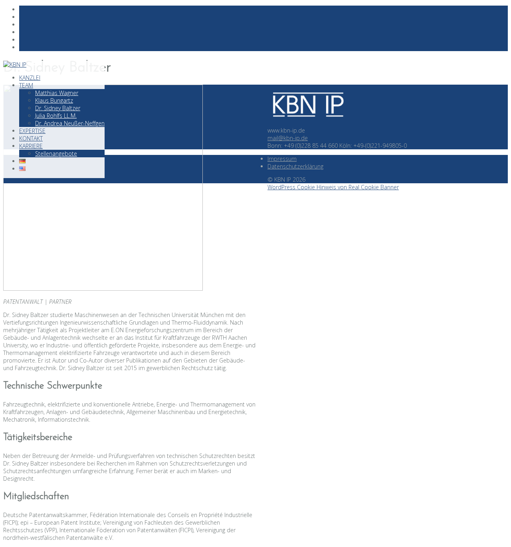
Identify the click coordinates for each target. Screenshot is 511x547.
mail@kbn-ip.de (287, 138)
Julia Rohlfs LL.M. (56, 115)
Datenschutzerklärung (295, 166)
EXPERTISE (32, 131)
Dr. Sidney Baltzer (57, 108)
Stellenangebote (56, 153)
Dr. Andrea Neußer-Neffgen (70, 123)
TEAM (26, 85)
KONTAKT (31, 138)
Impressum (282, 159)
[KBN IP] (307, 123)
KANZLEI (29, 77)
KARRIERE (31, 146)
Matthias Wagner (56, 93)
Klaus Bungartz (54, 100)
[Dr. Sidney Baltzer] (103, 288)
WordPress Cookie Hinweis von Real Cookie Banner (333, 187)
